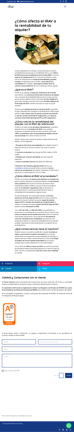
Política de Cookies (26, 415)
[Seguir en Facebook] (59, 429)
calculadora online (21, 168)
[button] (68, 425)
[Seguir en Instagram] (63, 429)
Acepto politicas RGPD (11, 370)
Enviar (69, 375)
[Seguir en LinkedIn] (66, 429)
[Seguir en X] (70, 429)
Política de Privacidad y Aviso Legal (11, 415)
